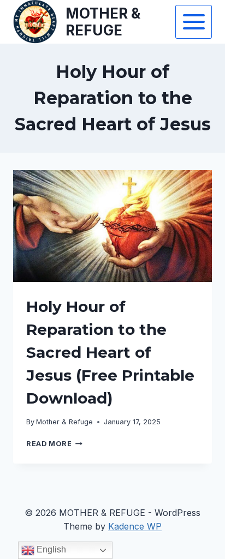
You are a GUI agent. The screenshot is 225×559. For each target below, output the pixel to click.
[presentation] (112, 226)
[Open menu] (193, 21)
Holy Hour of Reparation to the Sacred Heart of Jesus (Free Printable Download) (110, 352)
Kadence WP (135, 526)
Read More (54, 444)
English (50, 549)
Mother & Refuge (64, 422)
